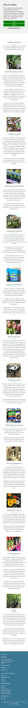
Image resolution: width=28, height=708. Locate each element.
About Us (3, 686)
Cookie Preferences (6, 690)
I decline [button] (14, 25)
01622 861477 (4, 670)
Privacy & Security (5, 692)
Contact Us (4, 676)
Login (2, 679)
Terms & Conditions (6, 693)
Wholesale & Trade (5, 677)
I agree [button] (14, 22)
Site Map (3, 681)
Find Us (3, 687)
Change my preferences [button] (14, 28)
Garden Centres (5, 689)
